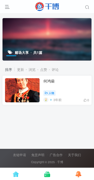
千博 (60, 162)
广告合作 (56, 154)
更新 (20, 69)
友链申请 (19, 154)
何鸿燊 (49, 80)
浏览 (32, 69)
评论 (55, 69)
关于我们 (74, 154)
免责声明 (37, 154)
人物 (51, 93)
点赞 (43, 69)
